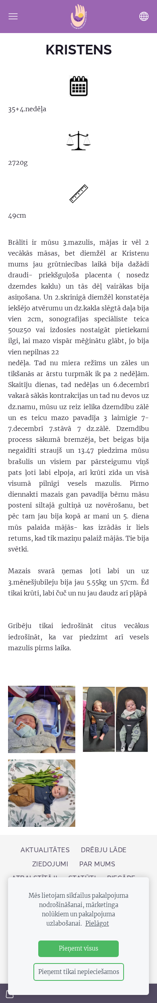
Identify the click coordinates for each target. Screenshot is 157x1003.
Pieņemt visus (78, 948)
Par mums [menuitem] (97, 864)
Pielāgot (97, 923)
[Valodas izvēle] (144, 16)
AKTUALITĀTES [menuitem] (45, 850)
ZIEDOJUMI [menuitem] (50, 864)
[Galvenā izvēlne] (13, 16)
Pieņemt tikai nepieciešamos (78, 972)
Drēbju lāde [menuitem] (103, 850)
